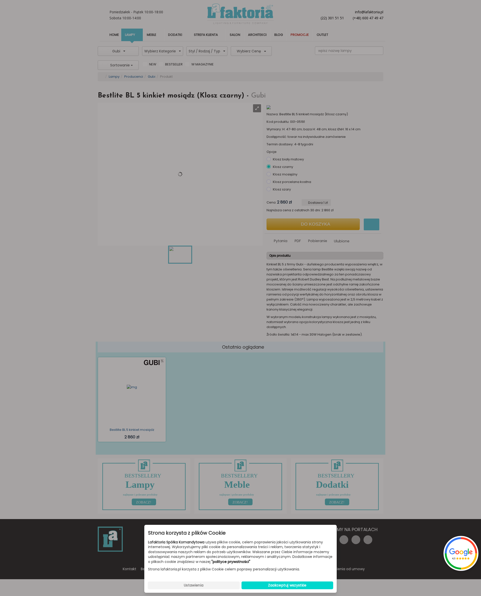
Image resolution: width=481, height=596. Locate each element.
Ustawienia (194, 585)
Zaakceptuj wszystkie (287, 585)
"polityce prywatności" (230, 561)
